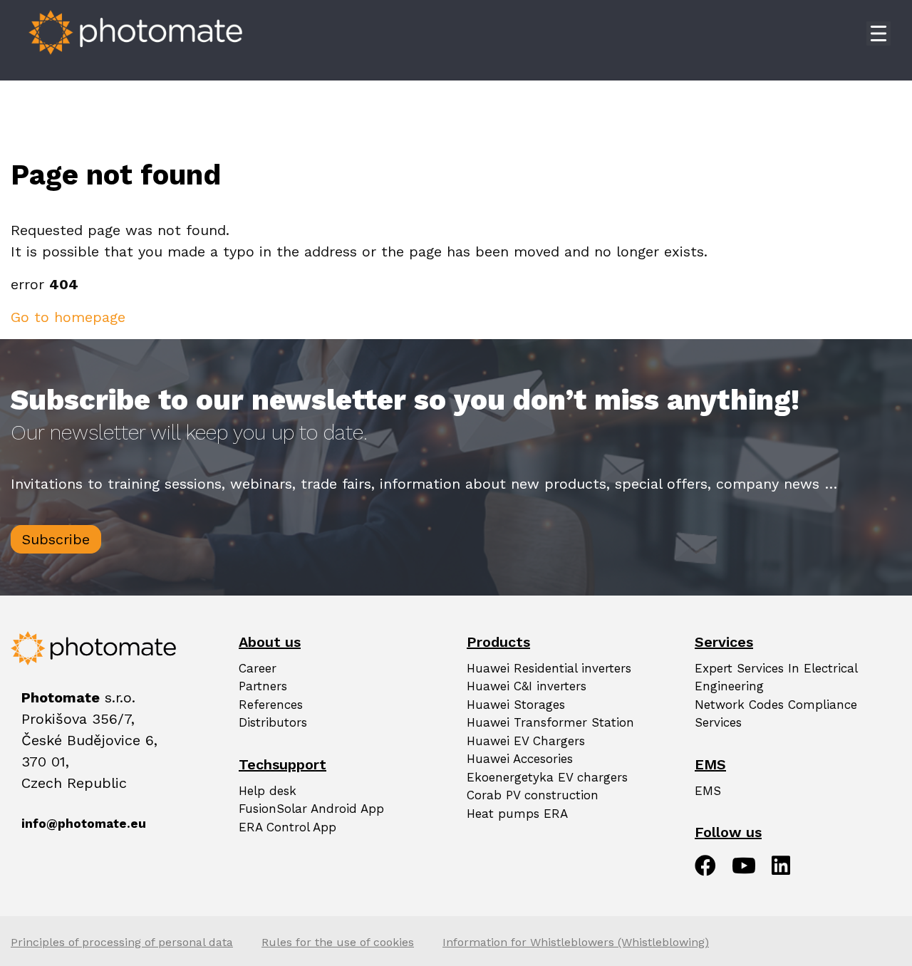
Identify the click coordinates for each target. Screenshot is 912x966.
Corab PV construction (532, 795)
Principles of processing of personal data (122, 942)
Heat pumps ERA (517, 813)
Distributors (273, 722)
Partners (263, 686)
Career (257, 668)
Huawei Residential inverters (549, 668)
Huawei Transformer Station (550, 722)
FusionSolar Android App (311, 808)
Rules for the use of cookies (337, 942)
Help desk (267, 791)
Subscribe (56, 539)
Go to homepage (68, 317)
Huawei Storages (516, 704)
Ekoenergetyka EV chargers (547, 777)
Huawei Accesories (520, 759)
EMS (708, 791)
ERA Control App (287, 827)
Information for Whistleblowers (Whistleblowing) (575, 942)
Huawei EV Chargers (526, 741)
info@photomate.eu (36, 823)
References (271, 704)
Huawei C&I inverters (526, 686)
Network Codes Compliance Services (776, 713)
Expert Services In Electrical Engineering (776, 677)
